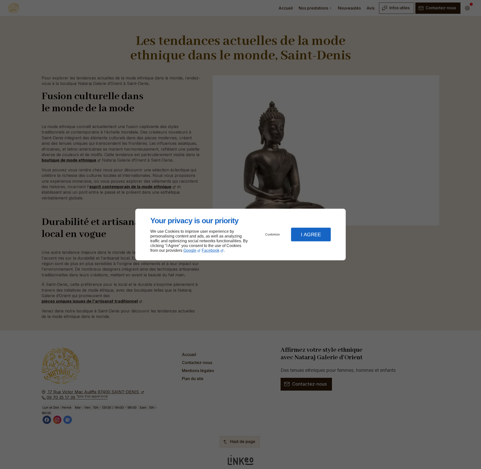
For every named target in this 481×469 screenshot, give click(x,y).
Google (189, 250)
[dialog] (240, 235)
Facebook (210, 250)
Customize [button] (272, 234)
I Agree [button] (311, 234)
